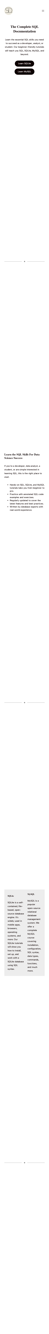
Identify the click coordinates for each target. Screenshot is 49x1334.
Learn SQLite (24, 63)
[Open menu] (43, 10)
